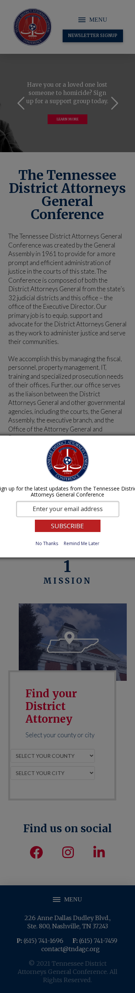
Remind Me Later (81, 543)
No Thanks (47, 543)
